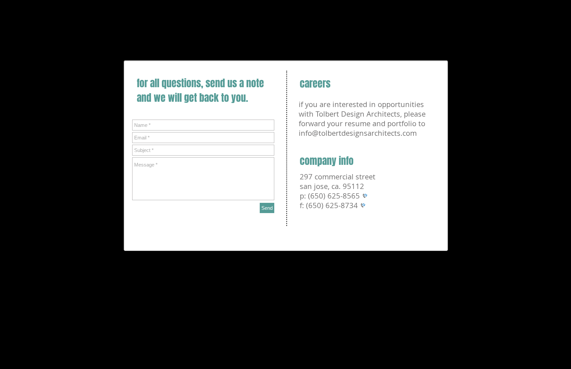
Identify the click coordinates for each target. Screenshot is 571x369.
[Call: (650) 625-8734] (361, 205)
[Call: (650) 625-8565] (363, 196)
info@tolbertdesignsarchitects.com (358, 133)
